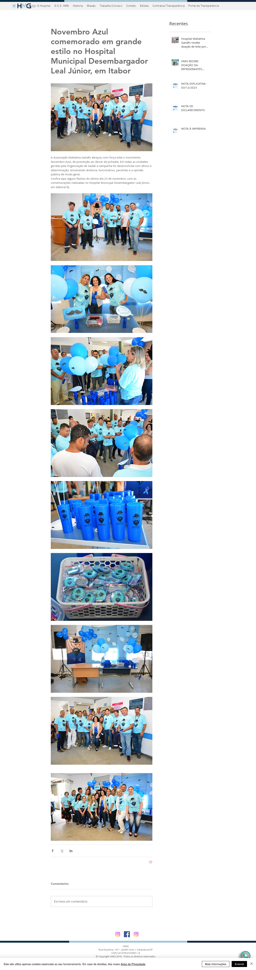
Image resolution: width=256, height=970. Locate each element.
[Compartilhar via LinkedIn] (71, 851)
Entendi (239, 964)
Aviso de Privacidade (133, 964)
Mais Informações (215, 964)
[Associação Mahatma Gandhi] (136, 934)
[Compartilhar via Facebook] (52, 851)
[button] (203, 6)
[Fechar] (251, 964)
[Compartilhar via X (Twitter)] (62, 851)
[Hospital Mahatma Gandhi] (118, 934)
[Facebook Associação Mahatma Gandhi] (127, 934)
